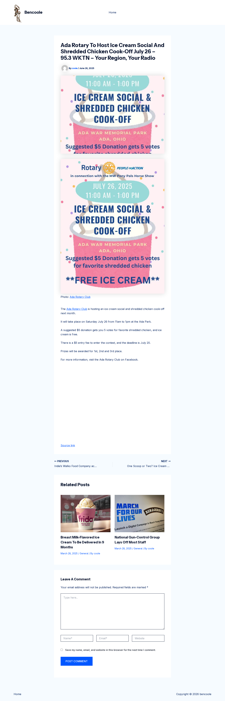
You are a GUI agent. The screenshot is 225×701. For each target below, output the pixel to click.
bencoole (33, 12)
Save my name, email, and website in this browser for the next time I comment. (110, 650)
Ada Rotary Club (80, 297)
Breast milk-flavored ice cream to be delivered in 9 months (82, 542)
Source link (68, 445)
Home (112, 12)
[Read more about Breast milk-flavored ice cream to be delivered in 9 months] (86, 513)
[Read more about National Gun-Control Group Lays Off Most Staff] (140, 513)
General (84, 553)
